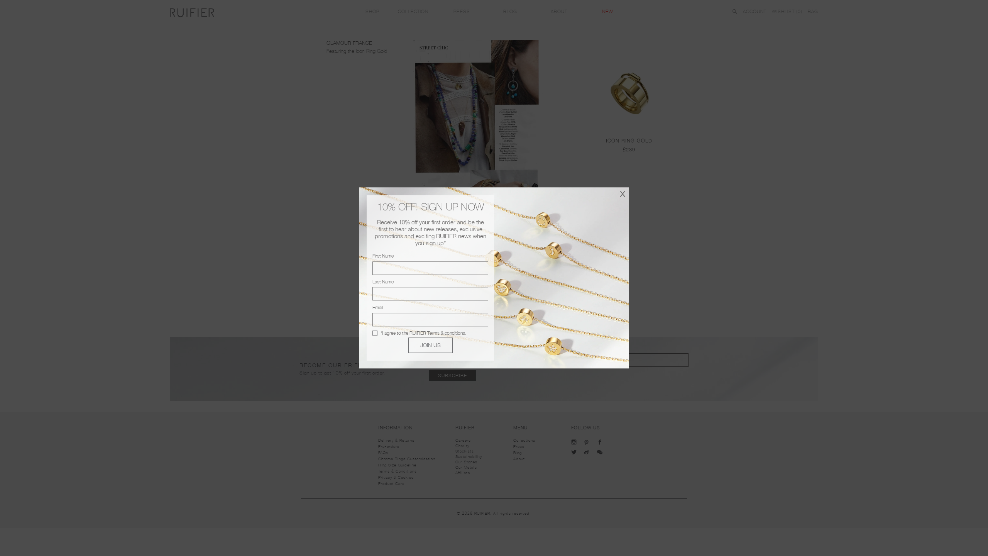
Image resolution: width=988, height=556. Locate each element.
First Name (383, 256)
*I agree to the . (423, 333)
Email (377, 307)
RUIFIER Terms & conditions (437, 333)
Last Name (383, 282)
